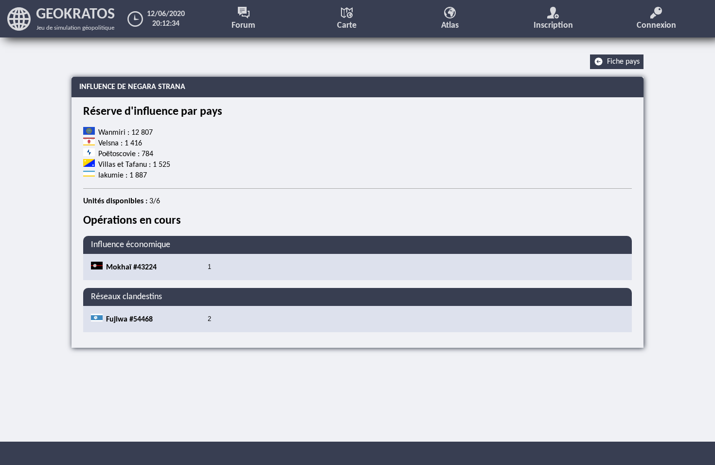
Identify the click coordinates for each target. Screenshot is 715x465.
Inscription (553, 25)
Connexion (656, 25)
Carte (347, 25)
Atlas (450, 25)
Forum (243, 25)
